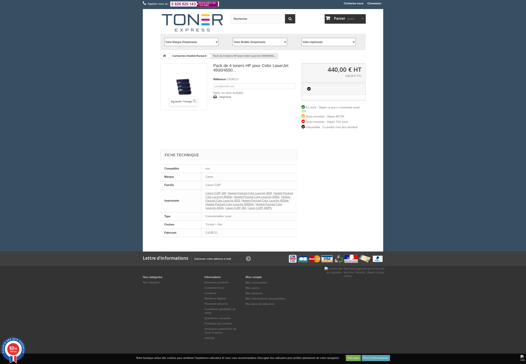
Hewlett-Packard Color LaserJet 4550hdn (229, 204)
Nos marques (151, 282)
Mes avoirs (252, 288)
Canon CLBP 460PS (260, 208)
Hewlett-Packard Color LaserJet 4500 (250, 193)
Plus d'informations (375, 357)
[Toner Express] (192, 23)
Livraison (210, 293)
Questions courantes (217, 318)
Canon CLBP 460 (235, 208)
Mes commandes (256, 282)
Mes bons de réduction (260, 304)
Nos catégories (152, 277)
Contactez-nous (353, 3)
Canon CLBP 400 (215, 193)
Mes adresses (254, 293)
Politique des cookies (218, 323)
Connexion (374, 3)
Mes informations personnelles (265, 298)
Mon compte (254, 277)
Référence (219, 79)
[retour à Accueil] (164, 56)
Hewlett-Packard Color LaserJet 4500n (256, 196)
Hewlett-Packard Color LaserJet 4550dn (265, 200)
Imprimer (225, 97)
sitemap (209, 338)
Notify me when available (228, 92)
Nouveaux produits (216, 282)
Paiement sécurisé (216, 303)
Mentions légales (215, 298)
